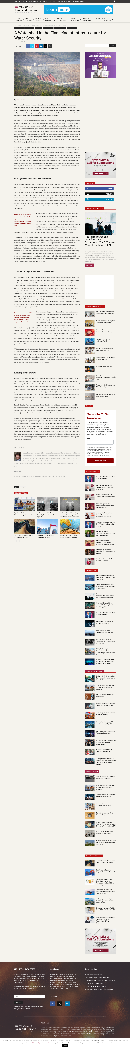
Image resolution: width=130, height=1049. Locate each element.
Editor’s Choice (38, 28)
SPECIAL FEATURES (29, 28)
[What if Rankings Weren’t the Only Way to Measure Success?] (90, 497)
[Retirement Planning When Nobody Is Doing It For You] (90, 806)
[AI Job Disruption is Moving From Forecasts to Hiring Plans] (90, 323)
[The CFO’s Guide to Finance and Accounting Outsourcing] (90, 733)
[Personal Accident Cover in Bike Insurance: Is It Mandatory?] (90, 778)
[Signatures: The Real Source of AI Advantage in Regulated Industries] (24, 504)
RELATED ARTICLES (21, 493)
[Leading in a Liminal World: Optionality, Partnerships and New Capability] (47, 504)
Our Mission (29, 1)
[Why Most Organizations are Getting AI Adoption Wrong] (90, 332)
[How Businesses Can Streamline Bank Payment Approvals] (90, 797)
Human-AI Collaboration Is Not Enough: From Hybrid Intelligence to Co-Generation (106, 586)
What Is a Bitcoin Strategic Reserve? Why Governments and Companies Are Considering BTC (106, 824)
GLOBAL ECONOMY (19, 19)
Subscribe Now (100, 461)
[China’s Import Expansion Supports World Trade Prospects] (90, 872)
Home (15, 1)
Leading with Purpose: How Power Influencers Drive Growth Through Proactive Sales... (105, 515)
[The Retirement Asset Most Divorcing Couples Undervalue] (90, 815)
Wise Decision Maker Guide (93, 975)
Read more (89, 265)
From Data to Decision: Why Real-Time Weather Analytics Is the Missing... (106, 524)
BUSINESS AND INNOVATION (94, 671)
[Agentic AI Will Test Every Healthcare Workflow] (90, 341)
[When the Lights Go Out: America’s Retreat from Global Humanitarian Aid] (90, 506)
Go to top (78, 443)
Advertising (52, 1)
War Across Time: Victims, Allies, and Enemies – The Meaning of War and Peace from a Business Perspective (70, 514)
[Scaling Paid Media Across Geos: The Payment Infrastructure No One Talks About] (90, 678)
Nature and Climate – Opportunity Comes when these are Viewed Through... (105, 533)
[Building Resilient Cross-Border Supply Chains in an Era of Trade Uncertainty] (90, 578)
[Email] (45, 46)
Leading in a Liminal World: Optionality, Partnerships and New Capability (46, 514)
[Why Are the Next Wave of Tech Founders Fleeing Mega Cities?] (90, 724)
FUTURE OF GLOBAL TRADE (87, 19)
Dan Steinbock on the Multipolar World (97, 978)
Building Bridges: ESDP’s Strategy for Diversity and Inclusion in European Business (105, 542)
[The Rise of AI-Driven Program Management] (90, 697)
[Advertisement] (99, 287)
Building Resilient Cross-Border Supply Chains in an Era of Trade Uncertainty (105, 577)
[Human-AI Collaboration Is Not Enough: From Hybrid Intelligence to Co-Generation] (90, 587)
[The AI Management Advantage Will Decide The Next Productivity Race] (90, 378)
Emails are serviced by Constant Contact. (99, 455)
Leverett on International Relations (95, 986)
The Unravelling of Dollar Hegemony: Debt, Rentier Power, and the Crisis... (105, 641)
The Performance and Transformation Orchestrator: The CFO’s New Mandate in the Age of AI (100, 240)
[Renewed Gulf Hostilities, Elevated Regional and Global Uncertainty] (70, 526)
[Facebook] (28, 46)
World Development (71, 28)
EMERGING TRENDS (38, 19)
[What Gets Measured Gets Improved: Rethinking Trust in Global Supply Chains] (90, 605)
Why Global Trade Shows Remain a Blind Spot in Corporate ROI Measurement (106, 742)
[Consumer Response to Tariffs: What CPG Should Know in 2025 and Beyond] (90, 910)
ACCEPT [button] (65, 1046)
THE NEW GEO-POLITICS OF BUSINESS (60, 19)
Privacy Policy (67, 1)
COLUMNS (98, 19)
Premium (22, 487)
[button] (114, 1)
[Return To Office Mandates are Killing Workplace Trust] (90, 350)
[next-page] (18, 541)
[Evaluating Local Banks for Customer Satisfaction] (90, 752)
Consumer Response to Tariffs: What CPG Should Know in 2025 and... (105, 910)
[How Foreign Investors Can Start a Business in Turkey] (90, 715)
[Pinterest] (37, 46)
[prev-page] (15, 541)
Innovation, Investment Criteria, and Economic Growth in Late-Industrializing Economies (105, 661)
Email (89, 438)
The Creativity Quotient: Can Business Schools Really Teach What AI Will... (105, 487)
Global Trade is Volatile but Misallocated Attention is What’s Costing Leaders (105, 891)
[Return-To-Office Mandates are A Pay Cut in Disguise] (90, 387)
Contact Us (60, 1)
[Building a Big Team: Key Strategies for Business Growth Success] (90, 552)
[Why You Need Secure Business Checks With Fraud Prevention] (90, 706)
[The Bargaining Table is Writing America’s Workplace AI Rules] (90, 314)
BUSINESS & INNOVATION (75, 19)
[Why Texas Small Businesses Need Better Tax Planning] (90, 833)
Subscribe (45, 1)
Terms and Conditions (78, 1)
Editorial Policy (37, 1)
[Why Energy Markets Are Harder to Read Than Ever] (90, 478)
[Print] (50, 46)
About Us (21, 1)
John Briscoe (20, 100)
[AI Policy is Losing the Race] (90, 369)
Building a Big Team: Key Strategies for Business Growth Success (105, 551)
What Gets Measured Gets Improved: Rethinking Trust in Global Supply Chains (104, 605)
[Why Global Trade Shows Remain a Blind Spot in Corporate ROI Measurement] (90, 742)
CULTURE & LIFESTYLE (107, 19)
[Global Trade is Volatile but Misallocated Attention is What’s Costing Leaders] (90, 892)
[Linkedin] (41, 46)
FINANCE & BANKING (29, 19)
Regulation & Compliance (60, 28)
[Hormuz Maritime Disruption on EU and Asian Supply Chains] (24, 526)
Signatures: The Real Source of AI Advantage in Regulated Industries (105, 687)
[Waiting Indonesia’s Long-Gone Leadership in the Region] (47, 526)
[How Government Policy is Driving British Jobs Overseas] (90, 633)
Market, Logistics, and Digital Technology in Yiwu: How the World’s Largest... (104, 900)
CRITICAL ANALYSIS (48, 19)
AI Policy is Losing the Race (104, 366)
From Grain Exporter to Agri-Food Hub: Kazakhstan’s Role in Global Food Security (106, 842)
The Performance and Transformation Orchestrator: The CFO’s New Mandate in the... (105, 595)
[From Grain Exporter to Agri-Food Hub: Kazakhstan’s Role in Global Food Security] (90, 843)
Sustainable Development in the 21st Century (99, 989)
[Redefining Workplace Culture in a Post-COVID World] (90, 561)
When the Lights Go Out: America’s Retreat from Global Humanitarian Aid (105, 505)
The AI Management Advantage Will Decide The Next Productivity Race (106, 377)
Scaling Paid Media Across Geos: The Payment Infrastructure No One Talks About (105, 678)
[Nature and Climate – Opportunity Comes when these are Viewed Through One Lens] (90, 533)
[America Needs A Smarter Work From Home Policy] (90, 360)
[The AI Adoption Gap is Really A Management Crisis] (90, 396)
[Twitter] (32, 46)
